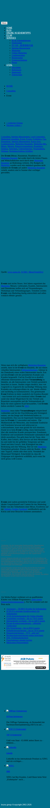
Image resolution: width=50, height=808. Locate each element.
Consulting (11, 91)
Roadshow (38, 146)
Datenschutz (17, 75)
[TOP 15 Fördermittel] (16, 729)
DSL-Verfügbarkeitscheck (17, 638)
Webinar (4, 151)
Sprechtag (13, 149)
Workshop (13, 151)
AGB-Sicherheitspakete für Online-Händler (24, 616)
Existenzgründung (19, 60)
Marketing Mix (40, 144)
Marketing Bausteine (24, 144)
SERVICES (11, 37)
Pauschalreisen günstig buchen (19, 640)
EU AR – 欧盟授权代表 (22, 45)
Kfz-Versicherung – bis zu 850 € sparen (23, 628)
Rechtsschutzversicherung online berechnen (24, 635)
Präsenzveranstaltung (24, 146)
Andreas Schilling (25, 151)
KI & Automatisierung (21, 40)
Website (7, 509)
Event (22, 139)
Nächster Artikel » (14, 125)
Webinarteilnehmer (29, 370)
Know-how (36, 141)
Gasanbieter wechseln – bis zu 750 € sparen (24, 618)
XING (8, 771)
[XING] (10, 766)
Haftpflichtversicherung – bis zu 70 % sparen (25, 630)
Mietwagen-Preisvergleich (17, 642)
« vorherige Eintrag (14, 123)
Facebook (23, 509)
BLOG (8, 30)
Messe (3, 146)
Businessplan (17, 58)
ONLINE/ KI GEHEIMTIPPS (18, 32)
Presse (14, 62)
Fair (44, 139)
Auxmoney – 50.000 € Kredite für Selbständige (26, 609)
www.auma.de (14, 272)
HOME (9, 27)
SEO (27, 406)
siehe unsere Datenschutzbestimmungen (21, 600)
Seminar (4, 149)
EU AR (9, 35)
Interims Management (20, 137)
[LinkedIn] (11, 747)
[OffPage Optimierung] (16, 711)
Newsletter (16, 67)
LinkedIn (9, 753)
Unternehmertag (25, 149)
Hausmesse (6, 141)
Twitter (15, 509)
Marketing (16, 50)
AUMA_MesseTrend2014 (32, 272)
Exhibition (37, 139)
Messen (10, 146)
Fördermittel (17, 43)
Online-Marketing (19, 53)
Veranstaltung (39, 149)
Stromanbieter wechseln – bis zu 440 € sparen (25, 621)
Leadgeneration (18, 55)
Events (29, 139)
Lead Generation (38, 137)
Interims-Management (21, 48)
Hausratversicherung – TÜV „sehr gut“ (22, 633)
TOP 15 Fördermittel (13, 735)
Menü (4, 23)
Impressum (16, 72)
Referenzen (16, 70)
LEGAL (9, 65)
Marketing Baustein (9, 158)
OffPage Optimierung (14, 716)
